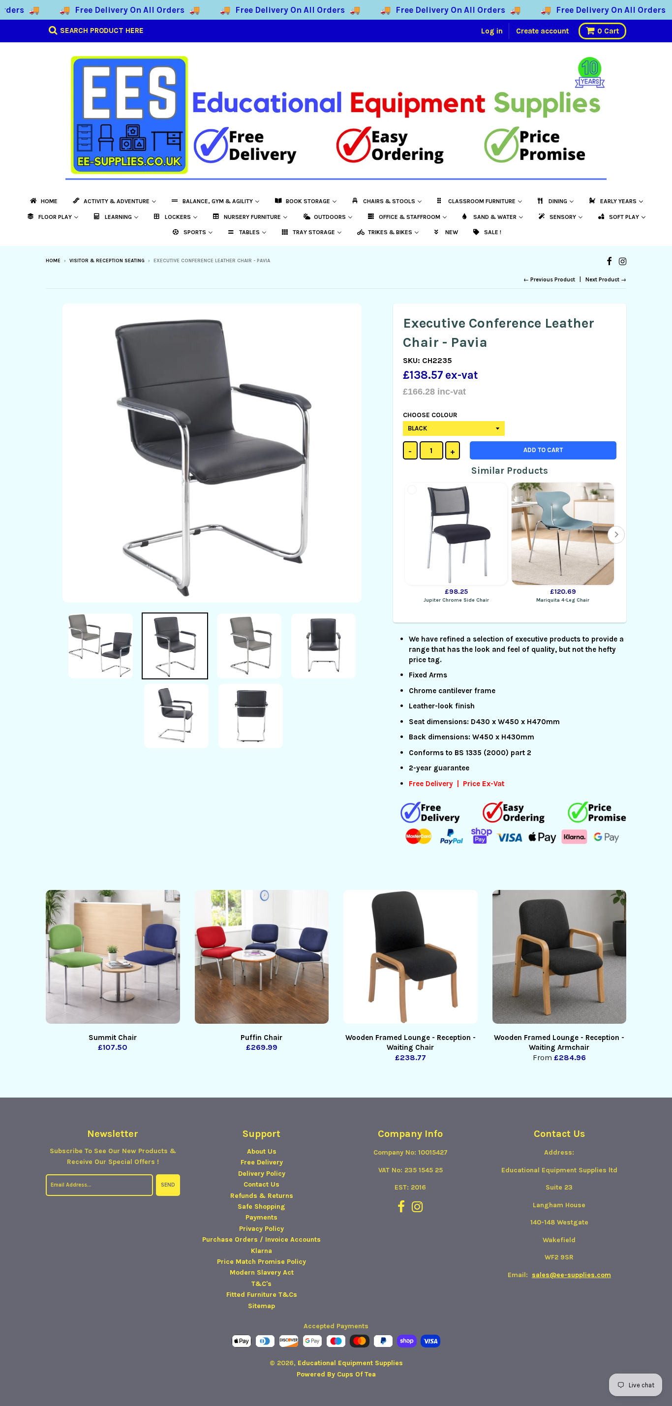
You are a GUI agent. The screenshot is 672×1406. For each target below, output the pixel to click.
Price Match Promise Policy (261, 1261)
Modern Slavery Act (262, 1272)
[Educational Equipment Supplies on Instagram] (622, 261)
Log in (492, 31)
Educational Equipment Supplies (350, 1363)
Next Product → (605, 279)
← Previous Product (549, 279)
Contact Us (261, 1184)
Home (53, 261)
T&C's (261, 1284)
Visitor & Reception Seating (107, 261)
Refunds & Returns (261, 1196)
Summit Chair (113, 1037)
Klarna (261, 1251)
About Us (261, 1151)
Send (168, 1185)
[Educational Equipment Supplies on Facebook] (609, 261)
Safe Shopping (261, 1206)
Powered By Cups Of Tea (336, 1374)
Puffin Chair (261, 1037)
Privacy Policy (261, 1228)
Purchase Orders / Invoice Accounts (261, 1239)
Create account (542, 31)
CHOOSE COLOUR (430, 415)
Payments (261, 1217)
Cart (608, 31)
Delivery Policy (261, 1173)
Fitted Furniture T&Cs (261, 1294)
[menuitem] (43, 201)
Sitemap (261, 1306)
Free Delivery (262, 1162)
